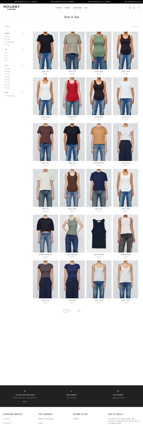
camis (8, 45)
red (8, 88)
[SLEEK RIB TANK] (72, 234)
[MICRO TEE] (125, 142)
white (8, 69)
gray (8, 85)
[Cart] (138, 7)
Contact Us (6, 419)
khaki (8, 74)
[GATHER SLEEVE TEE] (45, 234)
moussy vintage (10, 96)
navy (8, 82)
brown (8, 77)
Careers (40, 423)
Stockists (76, 419)
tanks (8, 39)
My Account (7, 423)
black (8, 71)
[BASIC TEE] (45, 50)
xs (7, 53)
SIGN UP (25, 401)
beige (8, 80)
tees (8, 36)
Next (79, 311)
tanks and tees (10, 42)
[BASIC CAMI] (98, 279)
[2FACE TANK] (98, 50)
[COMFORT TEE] (98, 142)
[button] (58, 8)
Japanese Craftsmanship (45, 419)
